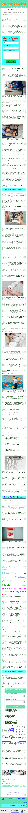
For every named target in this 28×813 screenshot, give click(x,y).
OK (22, 812)
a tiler (12, 728)
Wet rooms (13, 472)
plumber (24, 26)
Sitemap (3, 798)
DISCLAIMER (24, 7)
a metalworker (11, 729)
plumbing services (21, 603)
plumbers (16, 67)
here (21, 779)
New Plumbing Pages (11, 798)
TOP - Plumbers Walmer (7, 783)
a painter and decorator (20, 742)
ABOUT (17, 7)
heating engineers (14, 607)
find (6, 677)
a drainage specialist (13, 743)
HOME (11, 7)
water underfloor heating (8, 737)
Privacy (25, 802)
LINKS (14, 7)
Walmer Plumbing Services (9, 686)
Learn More (15, 812)
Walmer (24, 193)
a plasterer (11, 730)
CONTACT (20, 7)
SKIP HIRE (16, 738)
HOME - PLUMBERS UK (14, 792)
